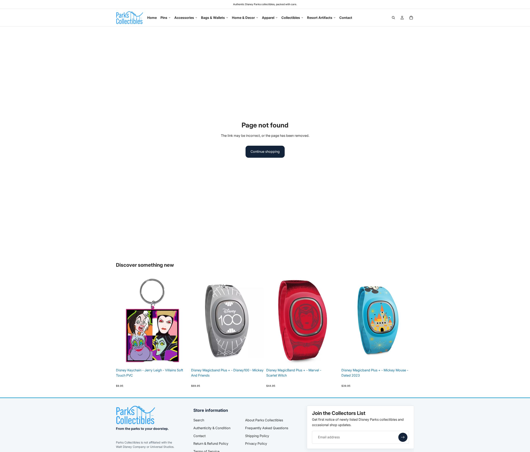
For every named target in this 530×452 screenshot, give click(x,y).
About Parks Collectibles (264, 420)
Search (198, 420)
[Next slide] (257, 320)
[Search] (393, 17)
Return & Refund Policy (210, 443)
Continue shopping (265, 151)
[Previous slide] (197, 320)
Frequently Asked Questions (266, 428)
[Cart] (411, 17)
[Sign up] (402, 437)
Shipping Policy (257, 436)
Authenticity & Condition (211, 428)
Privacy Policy (256, 443)
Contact (199, 436)
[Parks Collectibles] (135, 415)
